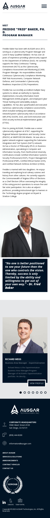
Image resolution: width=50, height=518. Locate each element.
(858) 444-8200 (15, 435)
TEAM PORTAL (20, 504)
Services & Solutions (12, 457)
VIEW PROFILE (36, 383)
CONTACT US (8, 468)
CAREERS (11, 504)
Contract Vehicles (11, 464)
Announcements (10, 460)
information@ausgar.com (20, 443)
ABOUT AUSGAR (9, 453)
